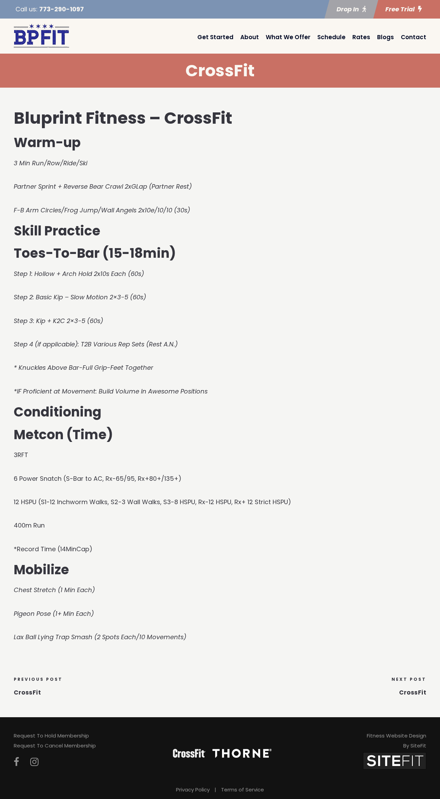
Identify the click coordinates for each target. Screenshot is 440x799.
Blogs (385, 37)
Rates (361, 37)
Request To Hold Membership (51, 735)
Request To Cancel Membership (55, 745)
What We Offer (288, 37)
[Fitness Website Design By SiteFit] (394, 760)
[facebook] (16, 762)
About (249, 37)
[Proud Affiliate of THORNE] (242, 753)
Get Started (215, 37)
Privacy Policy (193, 789)
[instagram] (34, 762)
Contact (413, 37)
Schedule (331, 37)
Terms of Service (242, 789)
